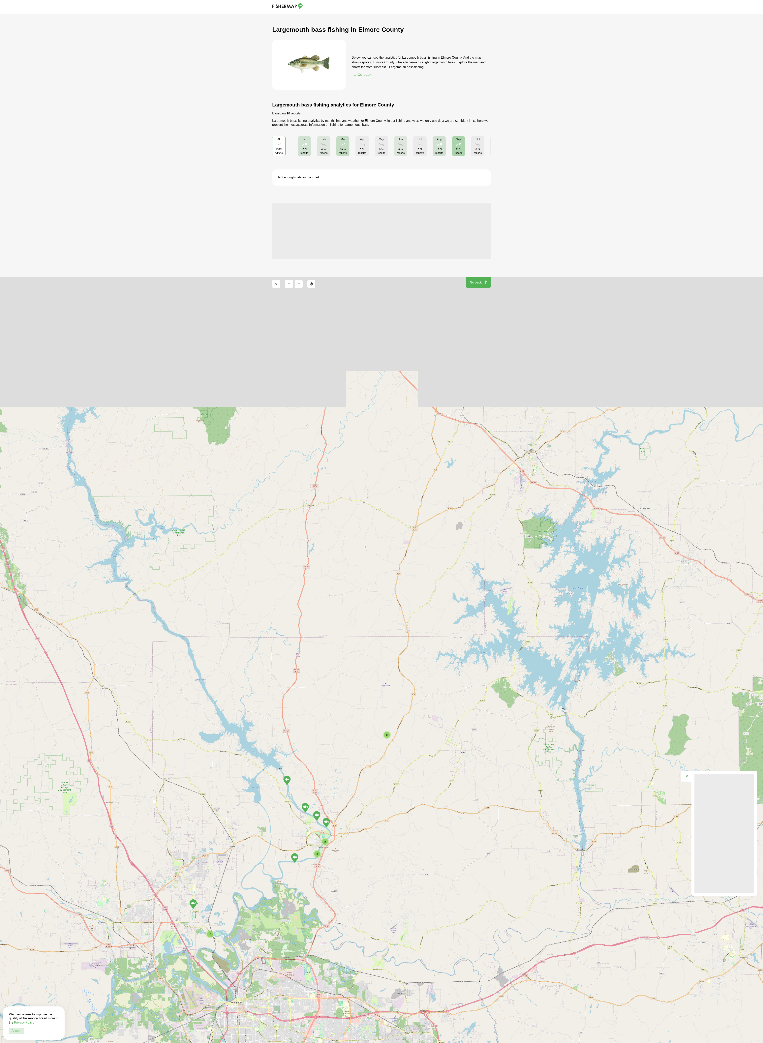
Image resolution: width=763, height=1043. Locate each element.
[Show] (193, 904)
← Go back (362, 75)
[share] (276, 283)
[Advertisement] (381, 231)
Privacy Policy (24, 1022)
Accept (16, 1030)
